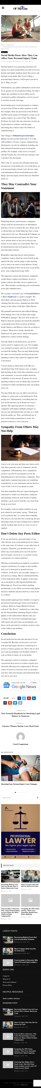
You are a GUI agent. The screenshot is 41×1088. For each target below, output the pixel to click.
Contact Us (6, 976)
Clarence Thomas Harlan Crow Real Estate (20, 726)
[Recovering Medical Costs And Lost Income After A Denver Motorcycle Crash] (10, 876)
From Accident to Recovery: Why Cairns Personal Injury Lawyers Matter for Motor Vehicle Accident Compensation (10, 912)
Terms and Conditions (9, 982)
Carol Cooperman (7, 61)
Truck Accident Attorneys (11, 998)
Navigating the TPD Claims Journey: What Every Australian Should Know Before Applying (30, 911)
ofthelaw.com (24, 1085)
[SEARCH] (37, 797)
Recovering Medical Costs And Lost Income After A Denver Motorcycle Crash (9, 886)
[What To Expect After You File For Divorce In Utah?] (30, 876)
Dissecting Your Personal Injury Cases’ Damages (19, 784)
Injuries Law (4, 52)
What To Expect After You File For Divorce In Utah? (29, 885)
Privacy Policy (7, 985)
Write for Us (6, 979)
